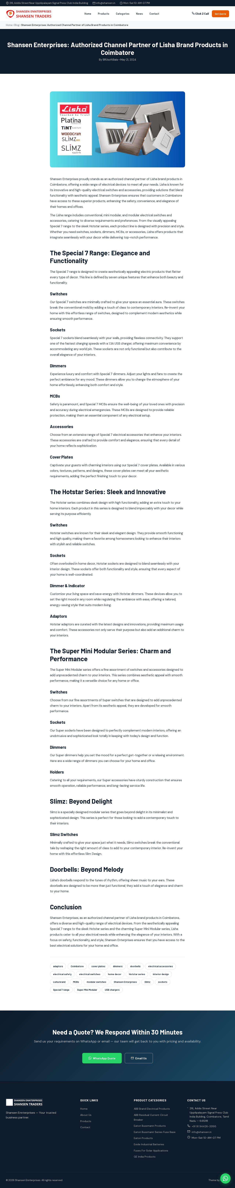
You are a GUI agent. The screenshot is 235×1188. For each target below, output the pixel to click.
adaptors (58, 966)
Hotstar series (137, 974)
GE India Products (145, 1156)
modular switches (96, 981)
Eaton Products (143, 1138)
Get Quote (220, 13)
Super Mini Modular (87, 989)
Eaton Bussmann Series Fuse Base (155, 1132)
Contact (154, 13)
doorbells (135, 966)
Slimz (147, 981)
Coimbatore (77, 966)
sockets (162, 981)
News (139, 13)
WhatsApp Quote (104, 1058)
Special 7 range (61, 989)
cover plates (98, 966)
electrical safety (62, 974)
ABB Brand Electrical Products (152, 1108)
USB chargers (112, 989)
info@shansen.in (105, 3)
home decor (114, 974)
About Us (85, 1115)
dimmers (117, 966)
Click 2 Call (202, 13)
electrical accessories (160, 966)
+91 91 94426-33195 (204, 1126)
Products (103, 13)
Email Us (141, 1058)
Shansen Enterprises (125, 981)
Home (87, 13)
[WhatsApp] (225, 1178)
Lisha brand (59, 981)
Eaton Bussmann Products (150, 1125)
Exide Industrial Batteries (149, 1144)
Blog (16, 25)
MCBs (76, 981)
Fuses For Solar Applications (151, 1150)
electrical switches (89, 974)
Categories (122, 13)
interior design (161, 974)
